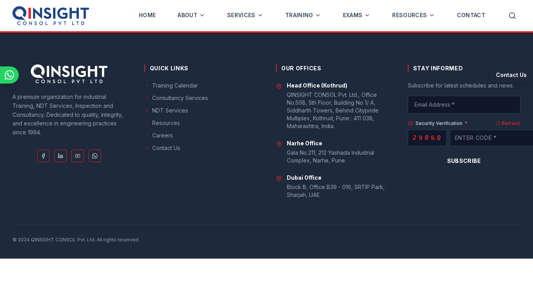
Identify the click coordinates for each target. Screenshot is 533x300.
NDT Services (170, 110)
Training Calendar (175, 85)
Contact (471, 15)
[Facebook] (43, 156)
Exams (353, 15)
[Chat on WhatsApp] (9, 75)
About (187, 15)
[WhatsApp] (95, 156)
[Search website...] (512, 15)
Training (299, 15)
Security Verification (441, 123)
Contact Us (166, 148)
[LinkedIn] (60, 156)
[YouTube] (77, 156)
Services (241, 15)
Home (147, 15)
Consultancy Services (180, 98)
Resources (409, 15)
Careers (162, 135)
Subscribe (464, 160)
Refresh (511, 123)
